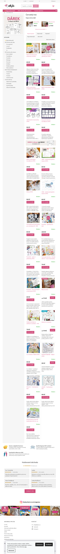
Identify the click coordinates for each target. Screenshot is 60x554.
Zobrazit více (30, 491)
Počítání (8, 75)
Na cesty (8, 62)
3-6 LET (8, 46)
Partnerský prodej (8, 533)
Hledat (35, 6)
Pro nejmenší (9, 44)
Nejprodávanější (31, 36)
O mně (24, 1)
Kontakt (31, 1)
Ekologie (8, 60)
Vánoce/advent (9, 67)
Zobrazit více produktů (40, 29)
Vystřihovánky (9, 85)
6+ (7, 50)
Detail (52, 297)
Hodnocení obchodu (30, 462)
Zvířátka (8, 64)
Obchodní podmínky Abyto (10, 528)
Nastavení (11, 550)
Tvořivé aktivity (8, 79)
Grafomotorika (9, 77)
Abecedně (40, 36)
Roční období (9, 54)
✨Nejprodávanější (9, 40)
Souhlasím (49, 544)
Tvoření (8, 73)
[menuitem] (9, 11)
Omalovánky (9, 71)
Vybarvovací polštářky (11, 81)
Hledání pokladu (10, 66)
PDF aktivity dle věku (10, 42)
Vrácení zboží (7, 530)
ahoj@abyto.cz (37, 524)
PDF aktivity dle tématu (10, 52)
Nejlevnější (39, 33)
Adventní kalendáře (10, 87)
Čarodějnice (9, 56)
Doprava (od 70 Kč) (8, 535)
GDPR (5, 531)
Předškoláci (9, 48)
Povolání (8, 58)
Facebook (36, 527)
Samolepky (8, 83)
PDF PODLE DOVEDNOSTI (11, 69)
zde (25, 546)
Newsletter (6, 537)
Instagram (36, 529)
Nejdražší (47, 33)
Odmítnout (39, 544)
